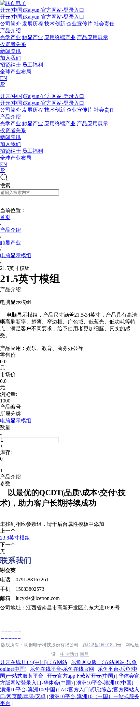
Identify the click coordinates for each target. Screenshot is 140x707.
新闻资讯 (10, 51)
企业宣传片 (79, 23)
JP (2, 84)
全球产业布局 (15, 71)
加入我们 (10, 58)
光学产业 (10, 37)
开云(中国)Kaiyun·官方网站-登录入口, (43, 10)
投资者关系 (13, 44)
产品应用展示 (92, 37)
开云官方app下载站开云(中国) (81, 676)
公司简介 (10, 23)
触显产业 (32, 37)
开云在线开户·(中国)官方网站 (33, 662)
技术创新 (54, 23)
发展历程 (32, 23)
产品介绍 (10, 30)
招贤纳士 (10, 65)
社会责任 (104, 23)
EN (3, 78)
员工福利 (32, 65)
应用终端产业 (60, 37)
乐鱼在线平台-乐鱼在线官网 (62, 669)
